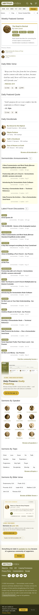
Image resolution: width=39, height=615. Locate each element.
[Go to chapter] (37, 13)
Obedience (6, 467)
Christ (5, 455)
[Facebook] (9, 575)
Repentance (22, 459)
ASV (20, 9)
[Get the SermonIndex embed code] (19, 510)
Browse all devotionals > (29, 152)
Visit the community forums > (28, 359)
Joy (34, 467)
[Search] (27, 3)
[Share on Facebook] (16, 88)
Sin (25, 455)
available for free (25, 549)
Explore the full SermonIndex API (12, 538)
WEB (11, 9)
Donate (33, 9)
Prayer (26, 463)
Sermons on (11, 526)
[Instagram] (17, 575)
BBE (24, 9)
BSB (3, 9)
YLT (16, 9)
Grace (19, 455)
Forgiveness (6, 463)
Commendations (18, 571)
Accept (23, 610)
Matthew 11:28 (31, 487)
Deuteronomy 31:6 (8, 483)
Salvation (5, 459)
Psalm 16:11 (21, 483)
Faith (31, 455)
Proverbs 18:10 (7, 487)
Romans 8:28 (17, 491)
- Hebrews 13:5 (9, 84)
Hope (13, 459)
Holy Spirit (17, 463)
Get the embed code (9, 533)
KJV (7, 9)
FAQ (11, 568)
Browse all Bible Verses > (29, 495)
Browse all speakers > (30, 443)
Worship (26, 467)
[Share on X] (12, 88)
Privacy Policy (6, 571)
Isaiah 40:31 (19, 487)
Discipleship (16, 467)
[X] (13, 575)
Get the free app (10, 393)
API (15, 568)
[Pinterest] (21, 575)
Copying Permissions (25, 568)
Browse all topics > (31, 471)
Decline (33, 610)
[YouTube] (25, 575)
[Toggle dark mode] (31, 3)
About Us (5, 568)
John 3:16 (6, 491)
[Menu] (36, 3)
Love (11, 455)
